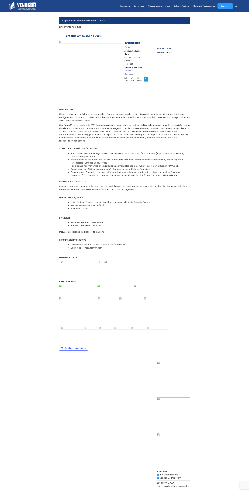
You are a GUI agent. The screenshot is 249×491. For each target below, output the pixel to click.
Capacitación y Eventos (159, 6)
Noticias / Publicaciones (204, 6)
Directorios (139, 6)
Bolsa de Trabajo (181, 6)
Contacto (225, 6)
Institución (125, 6)
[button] (235, 6)
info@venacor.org (168, 474)
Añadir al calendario (74, 348)
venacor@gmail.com (170, 477)
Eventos (128, 70)
